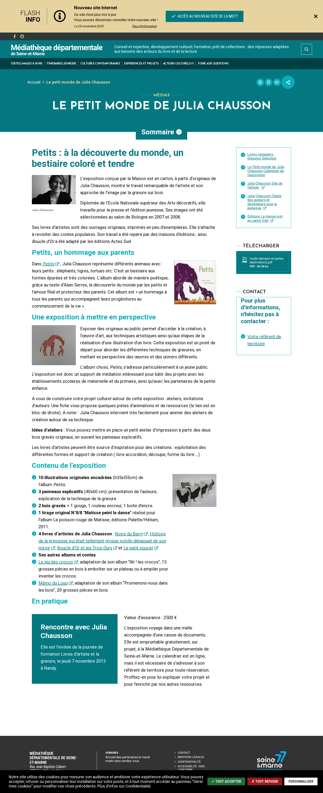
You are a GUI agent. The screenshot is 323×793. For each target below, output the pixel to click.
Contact (184, 752)
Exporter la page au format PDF (268, 82)
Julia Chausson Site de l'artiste (265, 185)
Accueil (33, 82)
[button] (26, 63)
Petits (48, 263)
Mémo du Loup (53, 583)
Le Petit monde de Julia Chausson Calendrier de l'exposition (265, 171)
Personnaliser (301, 781)
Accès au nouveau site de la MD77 (207, 16)
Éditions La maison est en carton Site (265, 218)
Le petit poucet (138, 548)
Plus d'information (144, 26)
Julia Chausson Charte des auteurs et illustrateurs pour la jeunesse (264, 202)
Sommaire (157, 132)
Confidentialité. (138, 786)
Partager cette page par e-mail (277, 82)
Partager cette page (288, 82)
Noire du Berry (129, 533)
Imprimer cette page (260, 82)
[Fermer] (316, 16)
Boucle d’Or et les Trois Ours (84, 548)
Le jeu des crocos (55, 562)
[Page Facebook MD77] (14, 36)
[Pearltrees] (21, 36)
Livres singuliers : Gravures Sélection (261, 156)
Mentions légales (191, 757)
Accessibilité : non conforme (191, 768)
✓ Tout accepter (226, 781)
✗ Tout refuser (265, 781)
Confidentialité (189, 761)
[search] (306, 49)
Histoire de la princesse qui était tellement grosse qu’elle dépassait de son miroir (102, 541)
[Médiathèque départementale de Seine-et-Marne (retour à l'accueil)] (57, 49)
